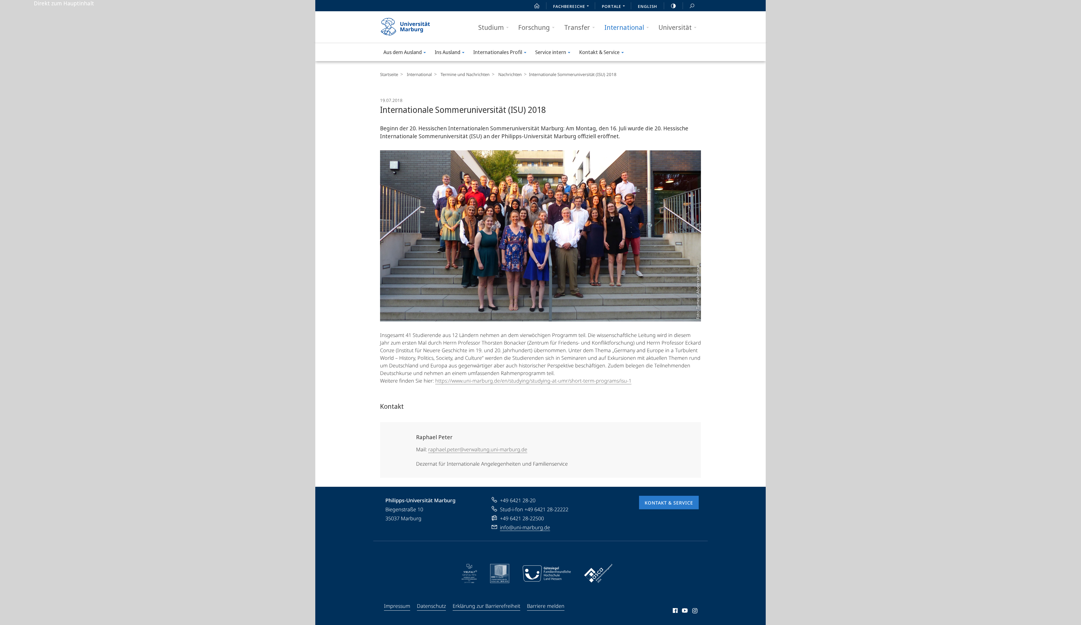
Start (537, 5)
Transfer (577, 27)
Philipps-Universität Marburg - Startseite (415, 27)
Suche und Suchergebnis (692, 5)
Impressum (397, 605)
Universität (675, 27)
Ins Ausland (447, 52)
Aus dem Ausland (402, 52)
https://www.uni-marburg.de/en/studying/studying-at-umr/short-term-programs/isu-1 (533, 380)
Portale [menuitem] (611, 6)
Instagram (695, 611)
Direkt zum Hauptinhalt (64, 3)
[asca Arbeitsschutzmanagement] (598, 573)
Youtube (684, 611)
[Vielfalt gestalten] (469, 573)
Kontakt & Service (599, 52)
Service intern (550, 52)
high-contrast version (673, 5)
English (647, 6)
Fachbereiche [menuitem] (569, 6)
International (624, 27)
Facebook (674, 611)
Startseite (389, 74)
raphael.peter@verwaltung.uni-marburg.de (477, 449)
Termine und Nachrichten (465, 74)
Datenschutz (431, 605)
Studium (491, 27)
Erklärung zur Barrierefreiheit (486, 605)
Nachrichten (510, 74)
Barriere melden (545, 605)
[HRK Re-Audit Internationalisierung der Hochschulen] (499, 573)
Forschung (534, 27)
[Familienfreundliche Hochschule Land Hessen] (546, 573)
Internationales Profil (497, 52)
